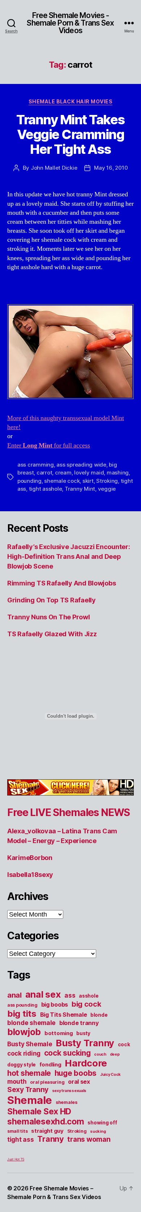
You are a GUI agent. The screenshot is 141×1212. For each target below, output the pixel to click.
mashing (118, 472)
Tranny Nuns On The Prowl (48, 617)
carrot (44, 472)
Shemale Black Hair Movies (71, 101)
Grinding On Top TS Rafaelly (51, 600)
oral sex (79, 1081)
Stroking (107, 480)
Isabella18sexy (30, 874)
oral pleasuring (47, 1082)
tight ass (20, 1139)
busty (83, 1033)
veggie (107, 488)
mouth (17, 1081)
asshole (88, 996)
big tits (22, 1013)
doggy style (21, 1065)
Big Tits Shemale (63, 1014)
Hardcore (86, 1063)
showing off (102, 1123)
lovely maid (89, 472)
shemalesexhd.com (45, 1122)
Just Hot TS (15, 1159)
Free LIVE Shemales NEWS (68, 812)
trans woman (88, 1139)
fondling (50, 1064)
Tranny (50, 1139)
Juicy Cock (110, 1074)
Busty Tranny (85, 1042)
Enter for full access (48, 445)
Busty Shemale (29, 1044)
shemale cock (62, 480)
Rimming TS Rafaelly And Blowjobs (61, 583)
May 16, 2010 (111, 167)
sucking (98, 1131)
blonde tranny (79, 1022)
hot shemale (29, 1073)
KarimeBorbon (29, 857)
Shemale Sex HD (39, 1111)
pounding (29, 480)
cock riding (23, 1053)
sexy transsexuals (69, 1090)
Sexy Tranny (27, 1089)
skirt (88, 480)
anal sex (43, 994)
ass (69, 995)
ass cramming (35, 464)
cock (124, 1044)
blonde (98, 1015)
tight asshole (45, 488)
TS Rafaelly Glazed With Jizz (52, 634)
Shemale (29, 1100)
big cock (86, 1004)
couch (100, 1054)
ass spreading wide (81, 464)
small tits (17, 1131)
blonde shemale (31, 1022)
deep (115, 1054)
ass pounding (22, 1005)
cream (63, 472)
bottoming (58, 1033)
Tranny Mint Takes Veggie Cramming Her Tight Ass (70, 134)
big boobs (54, 1004)
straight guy (47, 1131)
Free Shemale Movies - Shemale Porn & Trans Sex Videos (70, 23)
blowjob (24, 1031)
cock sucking (67, 1052)
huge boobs (76, 1073)
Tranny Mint (80, 488)
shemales (66, 1102)
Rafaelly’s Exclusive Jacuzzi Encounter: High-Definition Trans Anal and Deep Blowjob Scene (68, 556)
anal (14, 995)
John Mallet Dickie (54, 167)
